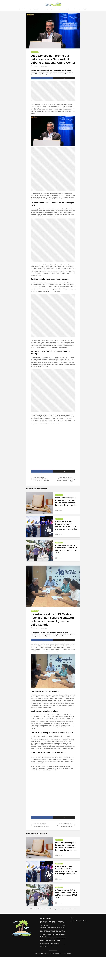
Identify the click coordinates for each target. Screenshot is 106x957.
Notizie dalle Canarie (24, 9)
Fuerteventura (58, 9)
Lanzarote (77, 9)
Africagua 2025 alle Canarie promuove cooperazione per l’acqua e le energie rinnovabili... (66, 525)
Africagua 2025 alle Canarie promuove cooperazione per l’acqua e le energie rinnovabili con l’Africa (52, 945)
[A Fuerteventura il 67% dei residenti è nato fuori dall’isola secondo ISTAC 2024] (39, 550)
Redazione (35, 66)
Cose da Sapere (37, 9)
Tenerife (84, 9)
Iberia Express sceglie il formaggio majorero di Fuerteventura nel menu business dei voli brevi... (65, 501)
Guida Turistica (48, 9)
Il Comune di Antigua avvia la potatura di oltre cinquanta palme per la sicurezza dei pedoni (53, 909)
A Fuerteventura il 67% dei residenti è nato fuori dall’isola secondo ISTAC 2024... (66, 549)
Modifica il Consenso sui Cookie (79, 920)
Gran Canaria (68, 9)
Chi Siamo (73, 917)
